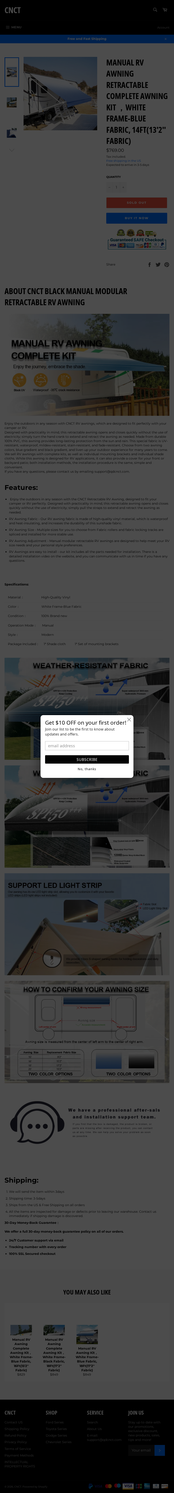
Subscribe (87, 759)
